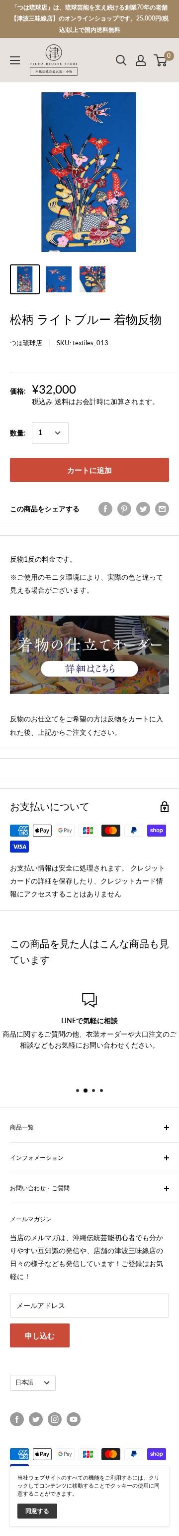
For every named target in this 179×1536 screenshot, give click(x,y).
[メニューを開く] (15, 60)
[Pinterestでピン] (124, 509)
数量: (18, 433)
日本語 (24, 1382)
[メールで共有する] (162, 509)
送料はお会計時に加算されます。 (107, 401)
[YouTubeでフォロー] (74, 1419)
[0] (161, 60)
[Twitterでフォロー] (36, 1419)
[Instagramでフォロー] (55, 1419)
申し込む (40, 1335)
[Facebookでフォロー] (17, 1419)
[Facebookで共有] (105, 509)
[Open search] (121, 60)
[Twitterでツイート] (143, 509)
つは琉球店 (26, 343)
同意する (37, 1511)
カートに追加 (89, 469)
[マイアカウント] (141, 60)
